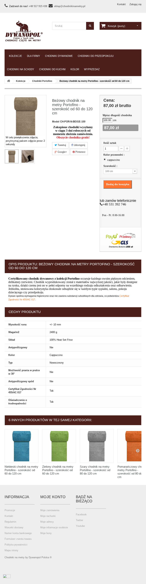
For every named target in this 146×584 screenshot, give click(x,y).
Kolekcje (15, 56)
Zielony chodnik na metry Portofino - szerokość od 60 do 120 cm (57, 470)
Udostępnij (79, 145)
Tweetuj (61, 145)
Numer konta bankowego (18, 533)
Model (55, 121)
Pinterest (80, 151)
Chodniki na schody (20, 69)
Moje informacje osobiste (54, 527)
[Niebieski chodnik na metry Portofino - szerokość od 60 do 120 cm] (21, 446)
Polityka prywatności (16, 544)
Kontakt (121, 4)
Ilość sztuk (109, 143)
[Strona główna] (8, 81)
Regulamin (10, 521)
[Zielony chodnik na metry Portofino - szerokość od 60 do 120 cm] (59, 446)
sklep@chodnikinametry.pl (69, 6)
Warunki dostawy (14, 527)
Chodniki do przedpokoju (95, 56)
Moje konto (53, 497)
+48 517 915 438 (38, 6)
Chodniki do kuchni (52, 69)
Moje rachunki (48, 516)
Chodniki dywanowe (59, 56)
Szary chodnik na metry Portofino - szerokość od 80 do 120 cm (95, 470)
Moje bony (46, 533)
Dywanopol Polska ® (40, 557)
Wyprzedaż (92, 69)
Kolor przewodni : (114, 154)
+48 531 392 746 (114, 204)
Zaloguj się (135, 4)
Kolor (75, 69)
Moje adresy (47, 521)
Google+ (62, 151)
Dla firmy (33, 56)
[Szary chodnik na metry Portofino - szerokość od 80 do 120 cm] (97, 446)
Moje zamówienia (49, 510)
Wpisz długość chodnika (117, 115)
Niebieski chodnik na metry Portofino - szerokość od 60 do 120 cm (21, 470)
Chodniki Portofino (42, 81)
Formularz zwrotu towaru (18, 538)
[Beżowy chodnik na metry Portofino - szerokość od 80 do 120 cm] (12, 156)
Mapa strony (11, 550)
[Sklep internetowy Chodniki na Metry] (25, 31)
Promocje (10, 510)
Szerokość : (110, 166)
